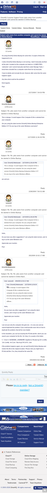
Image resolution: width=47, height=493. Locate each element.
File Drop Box (29, 468)
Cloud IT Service (6, 434)
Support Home (5, 28)
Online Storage (30, 456)
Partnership (22, 479)
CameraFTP (23, 483)
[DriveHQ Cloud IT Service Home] (8, 7)
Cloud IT (8, 456)
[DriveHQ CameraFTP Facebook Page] (34, 2)
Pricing (20, 12)
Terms (13, 479)
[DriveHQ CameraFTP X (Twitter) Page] (39, 2)
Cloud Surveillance (7, 437)
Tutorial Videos (17, 28)
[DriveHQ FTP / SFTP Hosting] (7, 2)
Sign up (43, 7)
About (7, 479)
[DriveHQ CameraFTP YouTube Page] (44, 2)
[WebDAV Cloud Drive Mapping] (2, 2)
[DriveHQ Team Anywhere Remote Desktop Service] (17, 2)
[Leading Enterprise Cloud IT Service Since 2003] (23, 418)
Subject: (3, 35)
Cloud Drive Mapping (31, 459)
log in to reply (20, 385)
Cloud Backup (10, 465)
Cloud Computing (11, 468)
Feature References (13, 452)
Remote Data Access (32, 462)
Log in (35, 7)
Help (44, 12)
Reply (3, 24)
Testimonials (11, 483)
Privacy (39, 479)
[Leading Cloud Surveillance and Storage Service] (23, 409)
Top (45, 376)
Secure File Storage (31, 465)
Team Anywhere (6, 441)
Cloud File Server (11, 462)
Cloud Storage (10, 459)
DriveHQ (14, 487)
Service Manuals (28, 28)
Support (32, 479)
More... (28, 174)
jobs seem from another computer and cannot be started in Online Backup (21, 18)
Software (12, 12)
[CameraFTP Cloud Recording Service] (12, 2)
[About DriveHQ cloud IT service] (8, 429)
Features (4, 12)
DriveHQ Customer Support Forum (12, 17)
